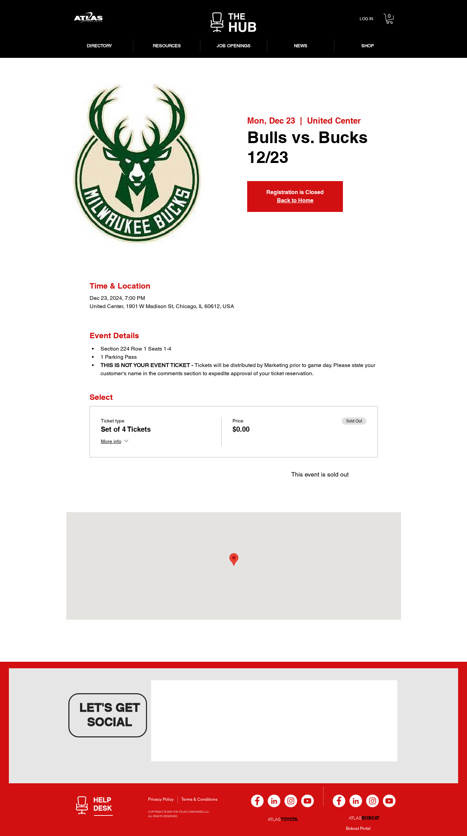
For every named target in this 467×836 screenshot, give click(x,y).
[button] (390, 19)
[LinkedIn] (274, 801)
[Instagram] (290, 801)
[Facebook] (257, 801)
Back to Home (295, 200)
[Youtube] (307, 801)
